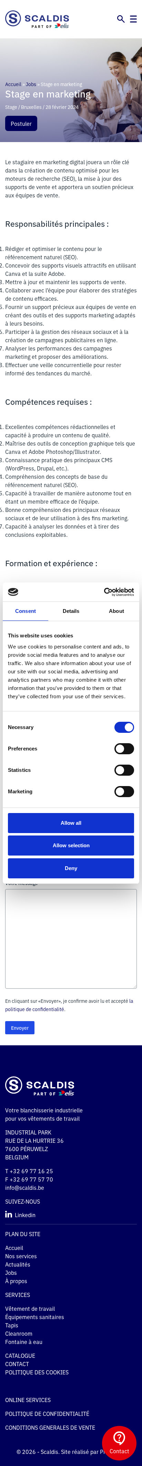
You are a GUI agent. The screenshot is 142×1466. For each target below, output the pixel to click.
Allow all (71, 823)
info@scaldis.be (24, 1187)
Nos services (21, 1256)
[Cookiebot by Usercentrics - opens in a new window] (104, 592)
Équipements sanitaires (34, 1316)
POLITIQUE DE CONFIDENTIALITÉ (47, 1413)
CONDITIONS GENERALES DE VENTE (50, 1427)
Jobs (31, 84)
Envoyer (20, 1027)
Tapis (11, 1325)
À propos (16, 1281)
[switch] (124, 748)
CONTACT (17, 1363)
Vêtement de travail (30, 1308)
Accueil (13, 84)
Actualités (17, 1264)
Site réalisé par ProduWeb (93, 1451)
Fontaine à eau (23, 1341)
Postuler (21, 123)
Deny (71, 868)
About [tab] (116, 611)
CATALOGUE (20, 1355)
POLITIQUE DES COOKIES (37, 1372)
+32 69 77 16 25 (31, 1171)
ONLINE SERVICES (28, 1399)
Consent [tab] (25, 611)
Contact (119, 1451)
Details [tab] (71, 611)
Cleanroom (18, 1333)
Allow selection (71, 845)
